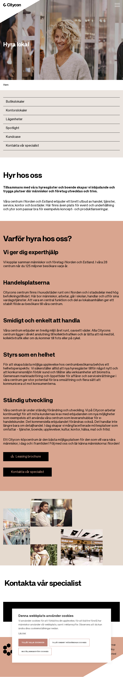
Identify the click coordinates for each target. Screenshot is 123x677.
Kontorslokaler (16, 110)
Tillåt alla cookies (32, 643)
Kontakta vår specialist (22, 145)
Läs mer (22, 633)
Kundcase (13, 137)
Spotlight (12, 128)
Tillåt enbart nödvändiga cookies (69, 642)
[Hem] (12, 5)
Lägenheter (14, 119)
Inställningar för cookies (35, 651)
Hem (5, 85)
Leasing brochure (28, 456)
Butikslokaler (15, 101)
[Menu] (117, 5)
